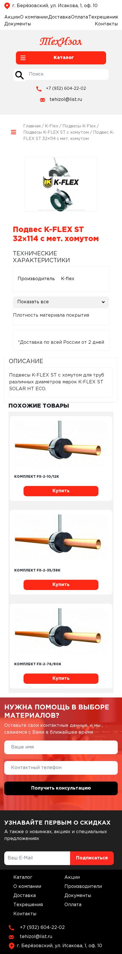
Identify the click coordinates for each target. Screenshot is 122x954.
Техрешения (103, 17)
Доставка (59, 17)
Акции (12, 17)
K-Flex (51, 126)
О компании (34, 17)
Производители (83, 886)
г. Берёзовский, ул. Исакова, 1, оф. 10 (55, 6)
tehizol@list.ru (66, 99)
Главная (32, 126)
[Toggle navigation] (13, 132)
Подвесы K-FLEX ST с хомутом (56, 132)
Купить (61, 491)
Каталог (22, 877)
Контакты (106, 24)
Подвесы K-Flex (79, 126)
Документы (17, 24)
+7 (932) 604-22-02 (66, 88)
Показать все (33, 302)
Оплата (79, 17)
